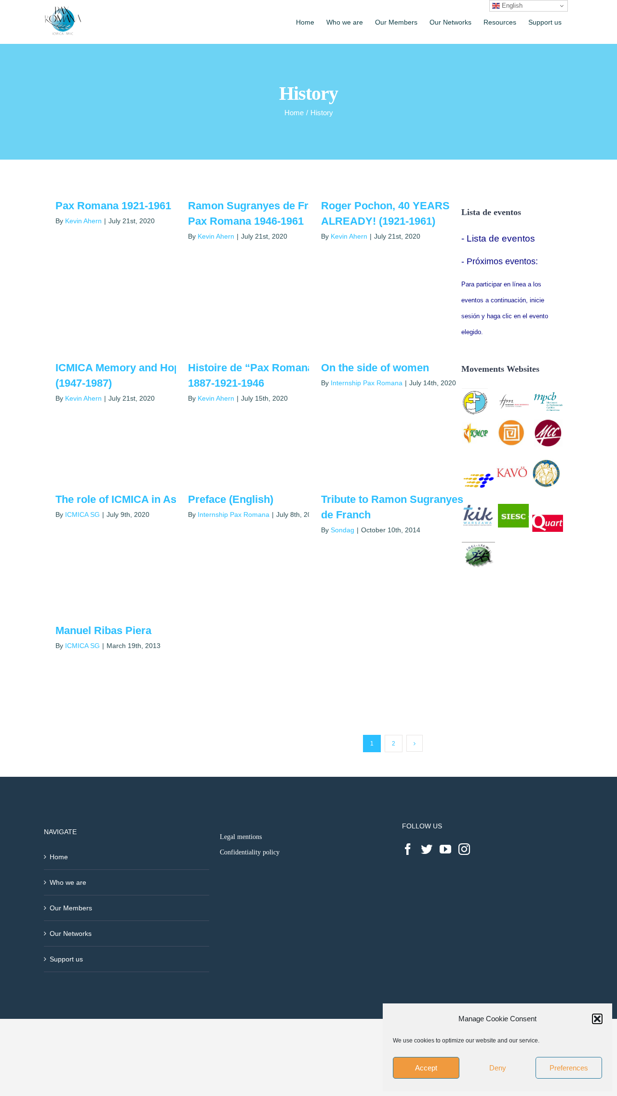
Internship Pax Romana (366, 383)
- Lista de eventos (498, 238)
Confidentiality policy (250, 852)
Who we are (68, 882)
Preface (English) (230, 499)
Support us (66, 959)
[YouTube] (445, 849)
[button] (597, 1019)
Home (59, 857)
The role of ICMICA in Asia (120, 499)
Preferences (569, 1068)
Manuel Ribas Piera (103, 630)
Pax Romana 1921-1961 (113, 206)
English (511, 5)
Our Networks (71, 933)
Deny (497, 1068)
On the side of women (375, 368)
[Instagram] (464, 849)
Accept (426, 1068)
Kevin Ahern (83, 221)
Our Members (71, 908)
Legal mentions (241, 836)
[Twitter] (426, 849)
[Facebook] (408, 849)
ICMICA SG (82, 514)
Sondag (342, 530)
